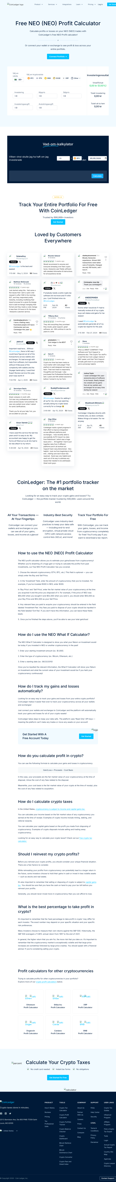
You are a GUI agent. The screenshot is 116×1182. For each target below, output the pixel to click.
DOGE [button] (58, 78)
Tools (106, 1136)
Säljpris (66, 92)
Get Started (58, 222)
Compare (80, 1133)
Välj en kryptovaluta (35, 74)
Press (79, 1124)
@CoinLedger (14, 266)
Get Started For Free (58, 1077)
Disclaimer (94, 1142)
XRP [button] (66, 78)
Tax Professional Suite (49, 1123)
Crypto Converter (65, 1157)
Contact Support (107, 1178)
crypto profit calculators (46, 982)
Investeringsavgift (22, 104)
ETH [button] (40, 78)
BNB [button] (48, 78)
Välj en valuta (15, 74)
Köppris (42, 92)
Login (106, 1140)
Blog (79, 1137)
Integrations (66, 4)
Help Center (95, 1112)
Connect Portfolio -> (58, 56)
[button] (38, 4)
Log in (100, 4)
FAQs (93, 1108)
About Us (80, 1108)
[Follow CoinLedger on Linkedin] (6, 1113)
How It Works (49, 1108)
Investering (19, 92)
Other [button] (76, 78)
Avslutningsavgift (46, 104)
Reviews (48, 1112)
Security (94, 1117)
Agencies (107, 1159)
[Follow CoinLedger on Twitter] (10, 1113)
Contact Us (81, 1128)
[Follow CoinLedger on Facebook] (1, 1113)
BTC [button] (31, 78)
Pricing (47, 1117)
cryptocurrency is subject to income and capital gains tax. (60, 809)
